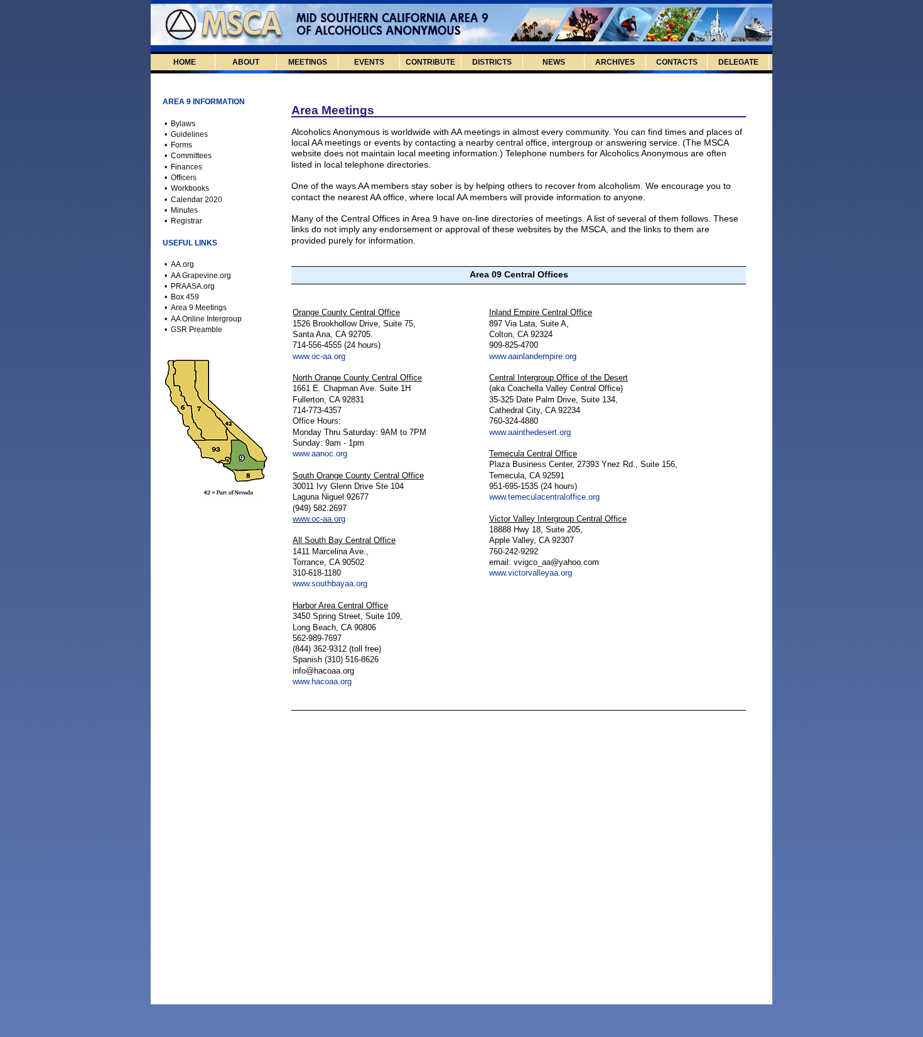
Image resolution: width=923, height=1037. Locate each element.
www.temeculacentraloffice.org (544, 497)
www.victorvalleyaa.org (530, 573)
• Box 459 (183, 297)
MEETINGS (307, 62)
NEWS (553, 62)
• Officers (181, 177)
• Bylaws (181, 123)
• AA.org (180, 264)
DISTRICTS (492, 62)
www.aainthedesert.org (530, 432)
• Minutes (182, 210)
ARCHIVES (615, 62)
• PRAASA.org (191, 286)
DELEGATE (738, 62)
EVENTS (369, 62)
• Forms (179, 145)
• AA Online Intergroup (204, 319)
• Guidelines (187, 134)
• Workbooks (188, 188)
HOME (184, 62)
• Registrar (184, 221)
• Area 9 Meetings (196, 307)
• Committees (189, 155)
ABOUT (245, 62)
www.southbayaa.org (330, 583)
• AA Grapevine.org (199, 275)
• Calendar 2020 (192, 199)
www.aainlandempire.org (532, 356)
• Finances (184, 167)
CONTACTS (677, 62)
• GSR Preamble (194, 329)
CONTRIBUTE (430, 62)
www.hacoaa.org (322, 681)
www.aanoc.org (320, 453)
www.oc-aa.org (319, 356)
